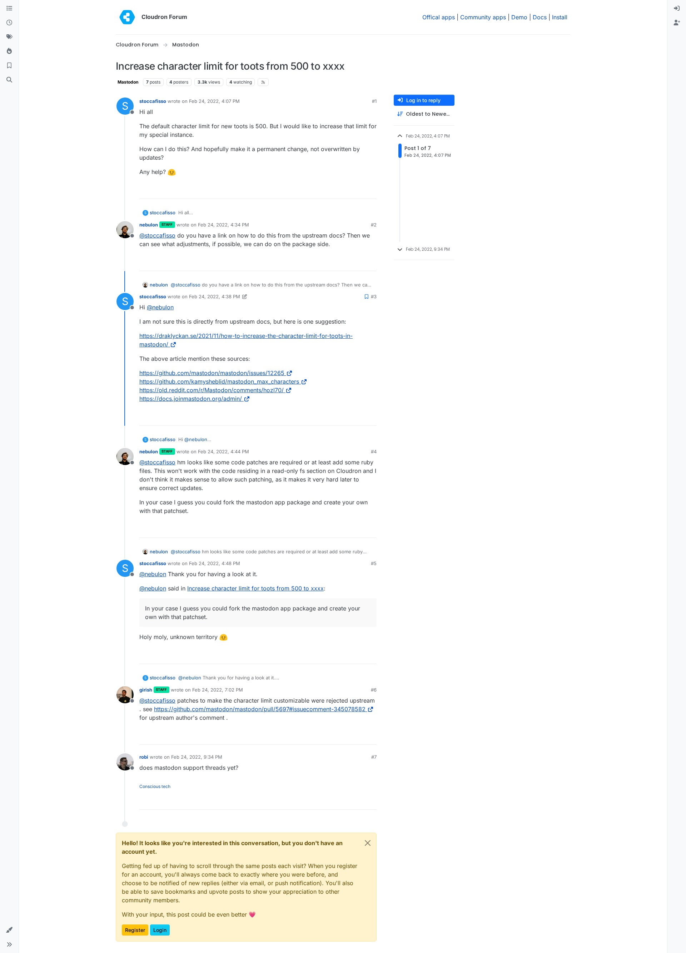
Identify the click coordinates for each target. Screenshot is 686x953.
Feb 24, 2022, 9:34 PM (196, 757)
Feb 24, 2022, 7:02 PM (217, 690)
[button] (9, 930)
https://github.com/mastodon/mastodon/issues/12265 (211, 372)
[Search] (9, 80)
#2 (374, 225)
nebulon (148, 225)
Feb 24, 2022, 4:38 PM (214, 296)
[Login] (676, 8)
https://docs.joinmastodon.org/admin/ (190, 398)
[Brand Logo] (127, 17)
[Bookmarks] (9, 65)
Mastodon (128, 82)
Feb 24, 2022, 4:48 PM (214, 563)
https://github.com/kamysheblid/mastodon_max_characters (219, 381)
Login (159, 930)
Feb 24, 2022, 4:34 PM (223, 225)
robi (143, 757)
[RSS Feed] (263, 82)
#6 (374, 690)
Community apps (483, 17)
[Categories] (9, 8)
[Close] (367, 843)
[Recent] (9, 23)
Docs (540, 17)
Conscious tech (154, 786)
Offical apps (438, 17)
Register (135, 930)
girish (145, 690)
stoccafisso (152, 101)
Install (559, 17)
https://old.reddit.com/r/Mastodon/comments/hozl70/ (211, 390)
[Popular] (9, 51)
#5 (374, 563)
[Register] (676, 23)
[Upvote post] (360, 190)
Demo (519, 17)
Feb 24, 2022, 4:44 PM (223, 451)
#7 (374, 757)
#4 (374, 451)
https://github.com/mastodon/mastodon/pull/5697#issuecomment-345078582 (260, 709)
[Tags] (9, 37)
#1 (374, 101)
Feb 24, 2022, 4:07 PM (214, 101)
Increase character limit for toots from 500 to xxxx (255, 588)
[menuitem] (676, 8)
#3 (374, 296)
